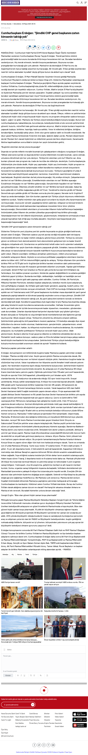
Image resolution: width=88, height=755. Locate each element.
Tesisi (27, 552)
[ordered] (31, 673)
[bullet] (34, 673)
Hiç (13, 552)
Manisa (19, 552)
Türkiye (34, 552)
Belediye (5, 552)
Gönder (8, 674)
